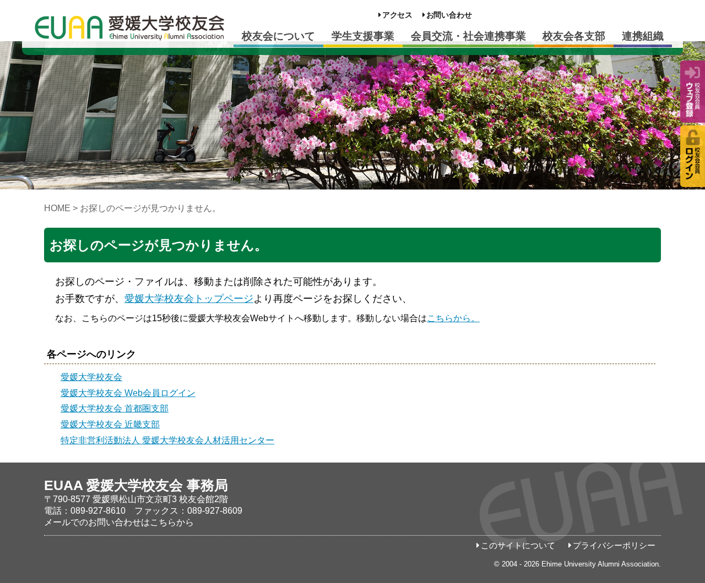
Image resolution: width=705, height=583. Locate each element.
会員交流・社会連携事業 (468, 36)
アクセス (397, 15)
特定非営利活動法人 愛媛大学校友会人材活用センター (167, 440)
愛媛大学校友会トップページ (188, 298)
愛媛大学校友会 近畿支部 (110, 424)
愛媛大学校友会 (91, 377)
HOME (57, 208)
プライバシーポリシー (614, 545)
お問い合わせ (449, 15)
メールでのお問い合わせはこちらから (119, 522)
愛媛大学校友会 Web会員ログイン (128, 393)
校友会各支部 (574, 36)
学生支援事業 (363, 36)
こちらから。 (453, 318)
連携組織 (643, 36)
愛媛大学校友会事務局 (129, 27)
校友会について (278, 36)
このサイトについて (518, 545)
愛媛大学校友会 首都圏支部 (115, 408)
